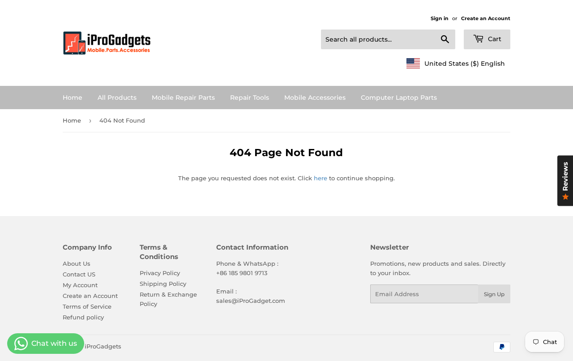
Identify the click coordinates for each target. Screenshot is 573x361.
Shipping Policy (163, 283)
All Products (117, 97)
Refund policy (83, 317)
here (320, 178)
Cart (493, 39)
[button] (455, 63)
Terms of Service (87, 306)
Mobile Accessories (315, 97)
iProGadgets (103, 346)
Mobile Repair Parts (183, 97)
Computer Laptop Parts (399, 97)
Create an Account (485, 18)
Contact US (79, 274)
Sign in (440, 18)
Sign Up (494, 294)
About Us (76, 263)
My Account (80, 285)
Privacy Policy (160, 272)
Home (72, 97)
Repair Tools (249, 97)
